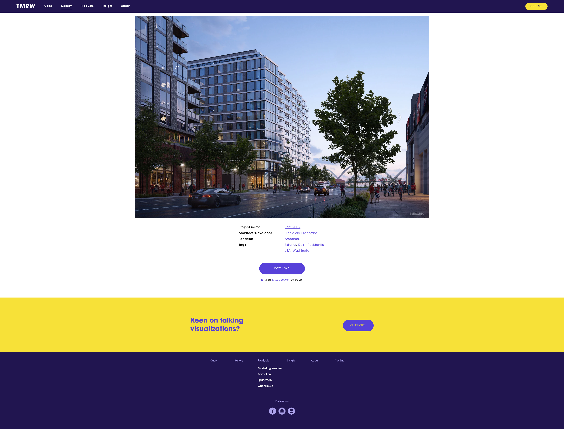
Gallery (66, 6)
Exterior (290, 245)
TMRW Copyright (280, 280)
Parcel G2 (292, 227)
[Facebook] (272, 411)
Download (282, 268)
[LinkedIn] (291, 411)
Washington (302, 250)
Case (48, 6)
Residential (316, 245)
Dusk (302, 245)
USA (288, 250)
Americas (292, 239)
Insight (107, 6)
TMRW (25, 7)
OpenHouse (265, 386)
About (125, 6)
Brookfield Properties (301, 233)
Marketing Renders (270, 368)
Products (87, 6)
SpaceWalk (265, 380)
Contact (536, 6)
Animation (264, 374)
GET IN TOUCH (358, 325)
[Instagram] (282, 411)
